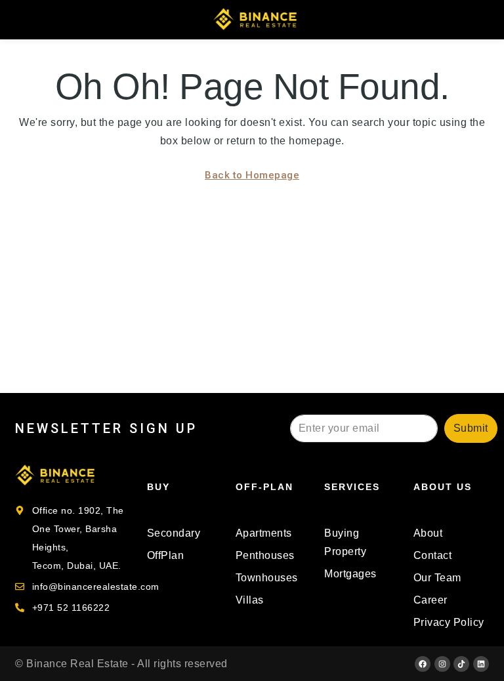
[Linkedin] (481, 664)
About (428, 533)
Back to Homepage (252, 175)
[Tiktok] (461, 664)
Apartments (264, 533)
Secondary (174, 533)
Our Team (437, 577)
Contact (432, 555)
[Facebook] (422, 664)
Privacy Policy (448, 622)
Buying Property (345, 542)
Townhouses (267, 577)
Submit (470, 428)
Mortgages (350, 573)
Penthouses (265, 555)
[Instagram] (442, 664)
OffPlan (165, 555)
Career (430, 600)
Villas (250, 600)
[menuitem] (480, 19)
